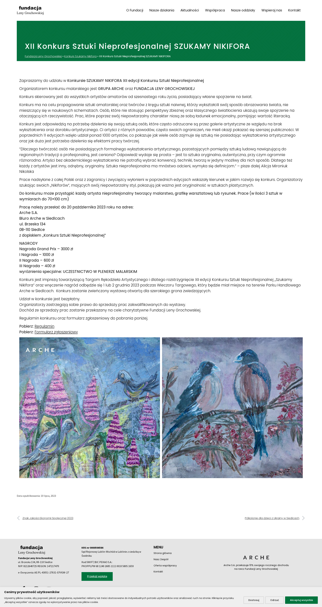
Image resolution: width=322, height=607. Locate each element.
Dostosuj (253, 600)
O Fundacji (134, 10)
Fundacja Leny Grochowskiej (43, 56)
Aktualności (189, 10)
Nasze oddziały (243, 10)
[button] (97, 576)
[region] (161, 597)
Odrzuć (274, 600)
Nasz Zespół (161, 559)
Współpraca (215, 10)
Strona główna (163, 553)
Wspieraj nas (271, 10)
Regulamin (44, 326)
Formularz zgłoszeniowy (56, 332)
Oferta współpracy (165, 565)
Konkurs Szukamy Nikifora (80, 56)
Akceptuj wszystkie (301, 600)
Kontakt (294, 10)
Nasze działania (161, 10)
